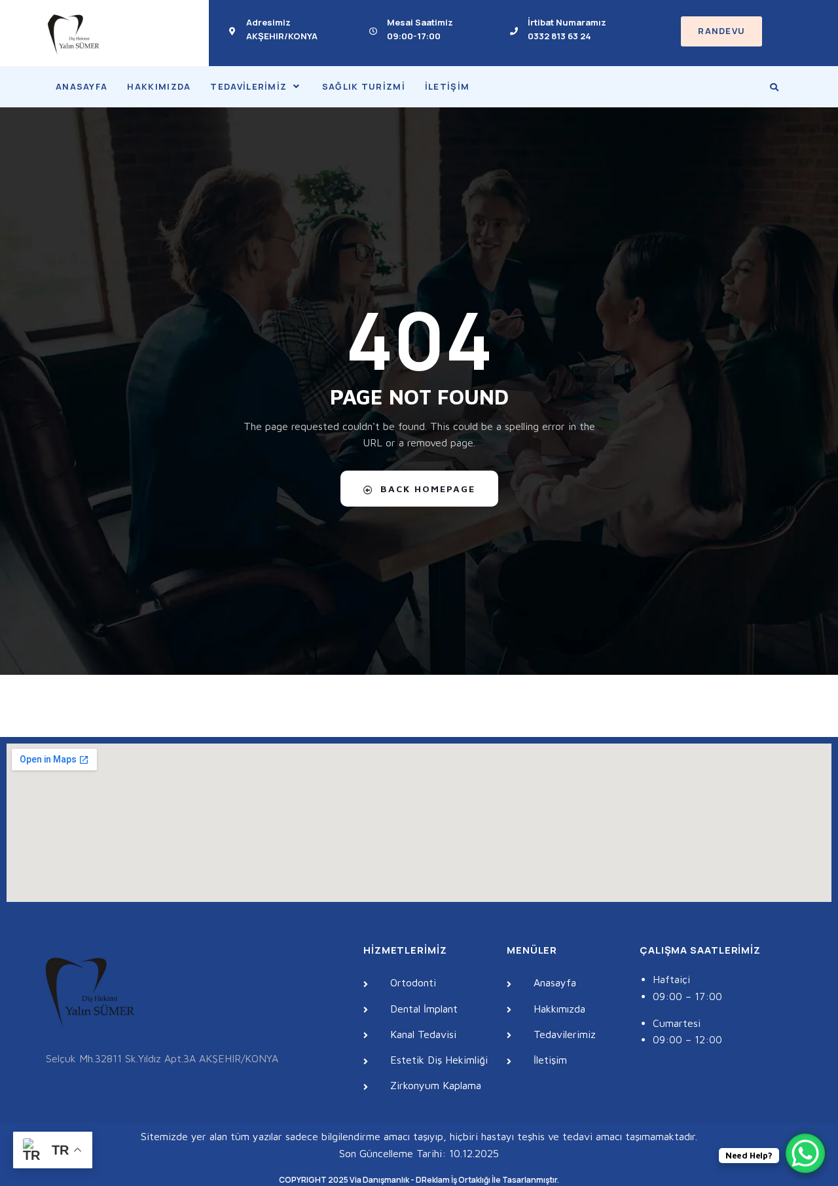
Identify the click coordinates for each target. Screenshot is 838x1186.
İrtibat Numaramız (567, 22)
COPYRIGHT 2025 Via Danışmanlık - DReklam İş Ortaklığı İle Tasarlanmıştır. (419, 1179)
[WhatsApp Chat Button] (805, 1153)
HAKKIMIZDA (159, 86)
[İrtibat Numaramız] (514, 31)
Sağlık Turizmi (363, 86)
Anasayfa (81, 86)
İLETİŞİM (447, 86)
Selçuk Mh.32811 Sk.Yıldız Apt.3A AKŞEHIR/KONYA (162, 1058)
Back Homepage (427, 488)
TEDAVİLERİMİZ (248, 86)
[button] (256, 87)
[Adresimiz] (232, 31)
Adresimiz (268, 22)
